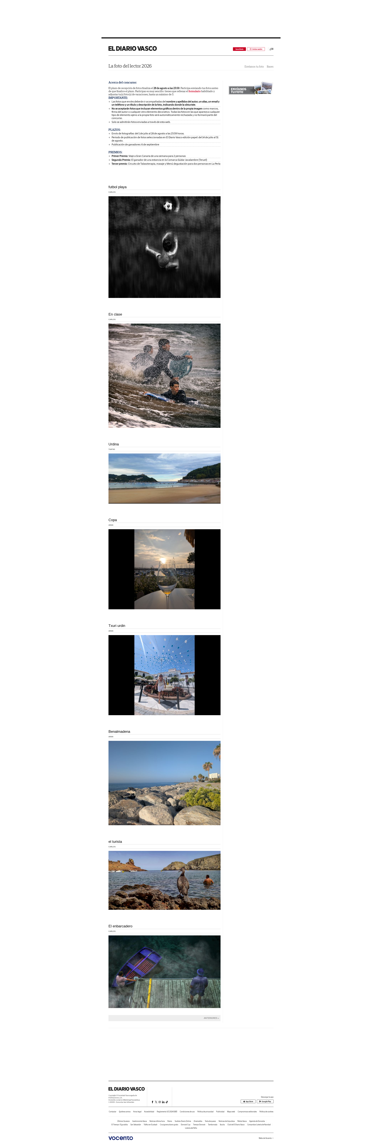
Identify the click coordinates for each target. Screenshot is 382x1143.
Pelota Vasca (242, 1121)
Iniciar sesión (257, 49)
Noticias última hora (157, 1121)
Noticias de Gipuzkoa (227, 1121)
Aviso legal (137, 1111)
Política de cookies (266, 1111)
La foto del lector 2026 (130, 66)
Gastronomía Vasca (139, 1121)
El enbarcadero (120, 926)
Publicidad (220, 1111)
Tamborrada (212, 1124)
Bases (270, 66)
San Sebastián (135, 1124)
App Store (249, 1101)
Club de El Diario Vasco (236, 1124)
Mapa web (231, 1111)
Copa (112, 520)
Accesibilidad (149, 1111)
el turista (115, 842)
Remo (169, 1121)
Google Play (266, 1101)
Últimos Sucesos (123, 1121)
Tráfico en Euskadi (150, 1124)
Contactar (112, 1111)
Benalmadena (119, 731)
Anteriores (210, 1018)
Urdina (113, 444)
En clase (115, 314)
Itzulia (222, 1124)
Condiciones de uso (187, 1111)
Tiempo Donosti (199, 1124)
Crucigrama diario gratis (169, 1124)
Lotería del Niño (191, 1128)
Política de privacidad (205, 1111)
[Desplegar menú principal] (272, 49)
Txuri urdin (116, 626)
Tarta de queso (210, 1121)
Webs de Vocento (265, 1138)
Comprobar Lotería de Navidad (259, 1124)
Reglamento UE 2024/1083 (167, 1111)
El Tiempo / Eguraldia (119, 1124)
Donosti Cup (185, 1124)
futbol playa (117, 187)
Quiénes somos (125, 1111)
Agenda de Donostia (257, 1121)
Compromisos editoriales (247, 1111)
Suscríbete (239, 49)
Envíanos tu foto (254, 66)
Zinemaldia (198, 1121)
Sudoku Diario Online (183, 1121)
